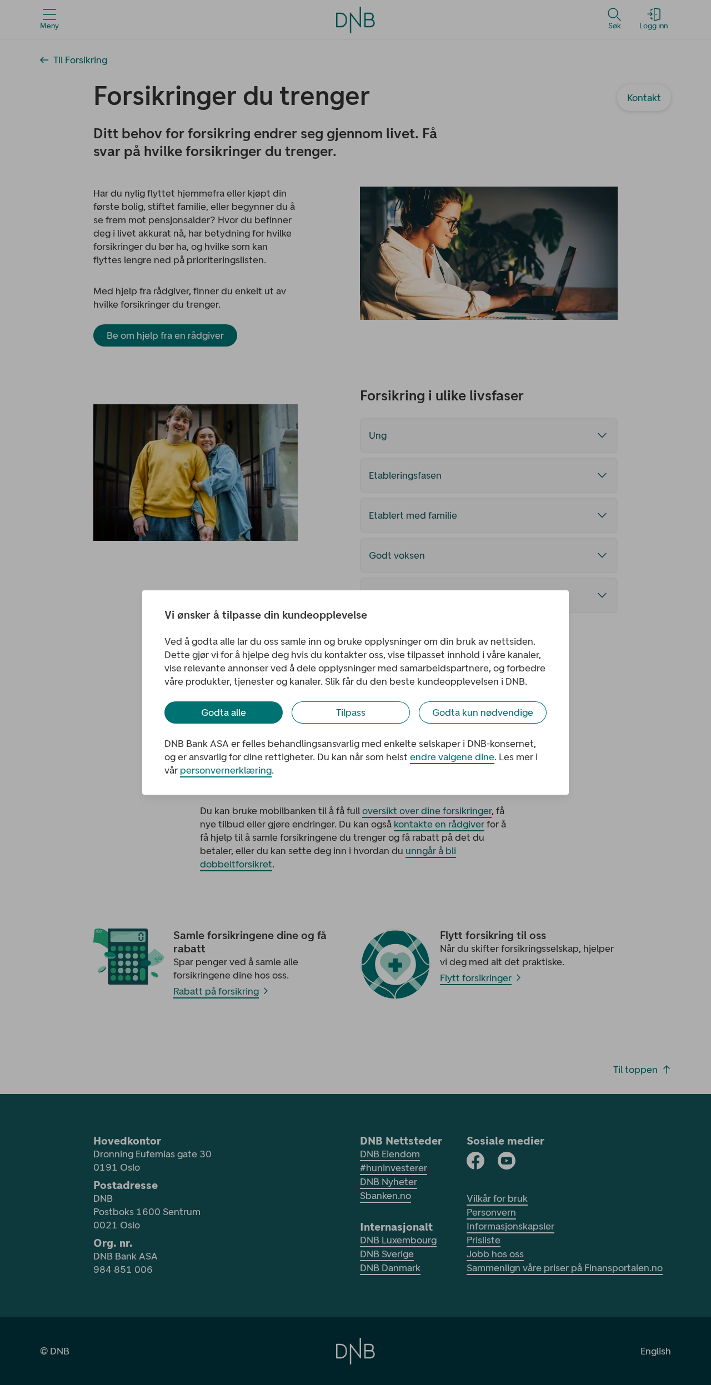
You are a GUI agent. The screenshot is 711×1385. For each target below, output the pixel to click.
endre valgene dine (452, 757)
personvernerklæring (226, 770)
